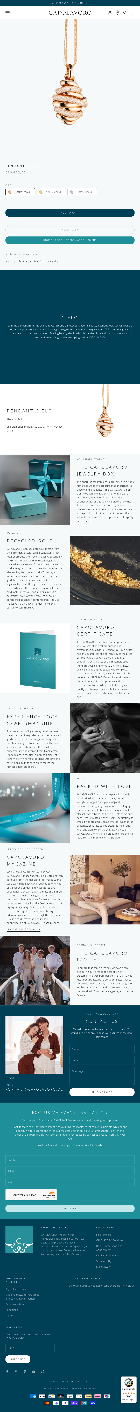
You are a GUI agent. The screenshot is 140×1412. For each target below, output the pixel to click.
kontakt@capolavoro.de (34, 1089)
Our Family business (107, 1255)
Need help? (70, 229)
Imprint (9, 1315)
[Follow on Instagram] (16, 1371)
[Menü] (134, 1378)
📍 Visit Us (128, 1285)
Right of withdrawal (16, 1289)
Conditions (11, 1309)
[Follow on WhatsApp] (42, 1371)
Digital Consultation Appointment (70, 240)
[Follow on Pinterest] (25, 1371)
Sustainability (103, 1261)
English (83, 1381)
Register (70, 1208)
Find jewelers (103, 1234)
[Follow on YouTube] (34, 1371)
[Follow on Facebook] (7, 1371)
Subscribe (17, 1359)
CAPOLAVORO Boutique (109, 1240)
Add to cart (70, 212)
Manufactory (103, 1266)
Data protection (14, 1304)
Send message (102, 1092)
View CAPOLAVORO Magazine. (23, 929)
